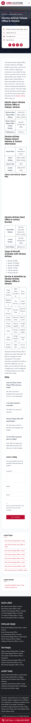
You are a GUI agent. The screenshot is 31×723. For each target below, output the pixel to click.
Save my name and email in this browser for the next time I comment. (15, 508)
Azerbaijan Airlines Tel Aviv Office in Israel (13, 684)
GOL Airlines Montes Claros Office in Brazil (14, 546)
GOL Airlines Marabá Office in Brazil (14, 551)
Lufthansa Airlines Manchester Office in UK (13, 660)
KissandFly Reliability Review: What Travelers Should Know (14, 586)
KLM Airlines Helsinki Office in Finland (12, 653)
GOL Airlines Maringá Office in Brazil (14, 541)
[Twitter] (13, 44)
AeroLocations (5, 12)
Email (8, 495)
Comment (9, 471)
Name (8, 486)
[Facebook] (9, 44)
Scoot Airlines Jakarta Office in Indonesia (12, 618)
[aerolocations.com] (12, 3)
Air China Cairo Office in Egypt (10, 688)
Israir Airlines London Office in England (12, 677)
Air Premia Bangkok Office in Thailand (12, 613)
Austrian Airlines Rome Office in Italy (11, 662)
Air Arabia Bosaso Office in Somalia (11, 634)
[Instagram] (17, 44)
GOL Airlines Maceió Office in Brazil (14, 558)
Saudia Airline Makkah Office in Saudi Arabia (14, 637)
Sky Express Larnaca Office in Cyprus (11, 606)
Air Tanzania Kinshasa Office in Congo (12, 615)
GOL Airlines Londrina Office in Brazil (14, 566)
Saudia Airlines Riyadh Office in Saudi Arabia (14, 675)
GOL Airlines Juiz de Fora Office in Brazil (15, 570)
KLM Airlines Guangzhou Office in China (12, 665)
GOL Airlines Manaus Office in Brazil (14, 555)
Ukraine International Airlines (17, 12)
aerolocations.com (12, 716)
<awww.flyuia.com (10, 36)
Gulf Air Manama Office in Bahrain (11, 639)
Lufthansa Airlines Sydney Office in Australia (13, 611)
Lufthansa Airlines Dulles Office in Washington (14, 686)
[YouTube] (21, 44)
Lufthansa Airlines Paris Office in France (12, 641)
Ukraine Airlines (20, 96)
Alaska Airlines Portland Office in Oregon (13, 651)
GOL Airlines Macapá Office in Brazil (14, 562)
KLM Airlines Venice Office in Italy (10, 609)
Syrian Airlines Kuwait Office (9, 632)
